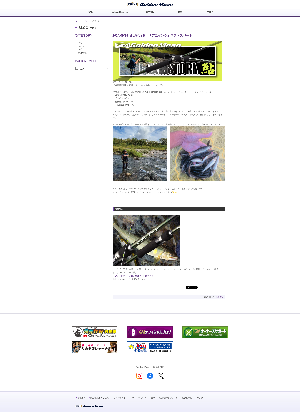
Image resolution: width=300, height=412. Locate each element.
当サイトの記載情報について (164, 397)
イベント (82, 46)
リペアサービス (120, 397)
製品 (80, 49)
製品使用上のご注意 (99, 397)
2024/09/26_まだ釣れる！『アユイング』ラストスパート (152, 35)
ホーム (77, 21)
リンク (200, 397)
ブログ (86, 21)
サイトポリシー (139, 397)
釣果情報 (219, 297)
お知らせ (82, 43)
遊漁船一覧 (187, 397)
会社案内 (82, 397)
